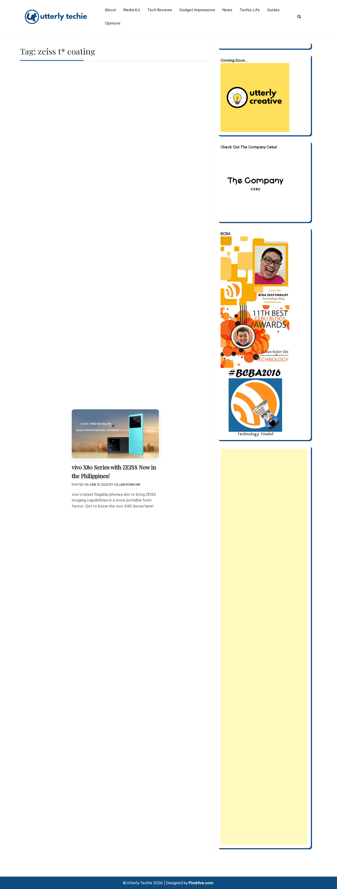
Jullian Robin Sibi (127, 484)
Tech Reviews (159, 10)
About (110, 10)
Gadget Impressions (197, 10)
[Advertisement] (264, 647)
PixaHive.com (201, 883)
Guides (273, 10)
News (227, 10)
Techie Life (250, 10)
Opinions (112, 23)
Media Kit (131, 10)
